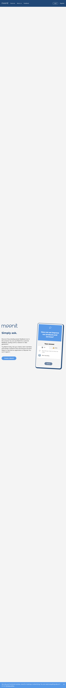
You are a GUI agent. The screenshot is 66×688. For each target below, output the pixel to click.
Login (55, 3)
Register (62, 3)
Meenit (5, 3)
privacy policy (10, 686)
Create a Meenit (9, 358)
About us (19, 3)
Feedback (26, 3)
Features (12, 3)
